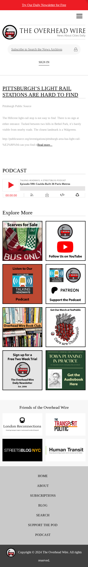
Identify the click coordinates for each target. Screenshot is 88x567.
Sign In (44, 62)
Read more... (44, 144)
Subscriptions (43, 495)
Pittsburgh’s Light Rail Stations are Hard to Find (40, 91)
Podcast (43, 535)
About (43, 485)
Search (43, 515)
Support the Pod (43, 525)
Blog (42, 505)
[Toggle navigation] (79, 17)
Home (43, 476)
